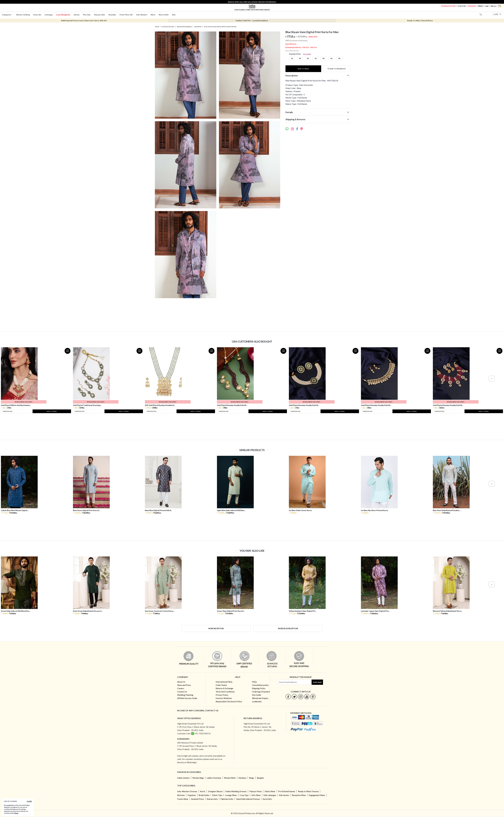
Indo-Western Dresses (187, 791)
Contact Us (182, 691)
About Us (181, 682)
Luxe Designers (63, 15)
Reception (197, 26)
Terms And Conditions (225, 691)
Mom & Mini (164, 15)
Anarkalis (112, 15)
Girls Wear (256, 795)
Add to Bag (303, 69)
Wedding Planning (185, 695)
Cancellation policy (260, 685)
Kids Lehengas (270, 795)
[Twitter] (294, 696)
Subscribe (317, 682)
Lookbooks (257, 701)
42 (316, 58)
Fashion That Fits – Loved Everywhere (252, 21)
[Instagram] (300, 696)
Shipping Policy (258, 688)
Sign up (493, 6)
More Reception (216, 628)
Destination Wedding (184, 26)
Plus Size (87, 15)
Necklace (242, 778)
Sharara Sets (99, 15)
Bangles (260, 778)
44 (323, 58)
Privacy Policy (222, 695)
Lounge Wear (231, 795)
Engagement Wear (317, 795)
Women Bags (198, 778)
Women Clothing (23, 15)
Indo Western (141, 15)
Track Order (461, 6)
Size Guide (307, 54)
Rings (251, 778)
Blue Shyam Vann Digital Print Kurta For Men (220, 26)
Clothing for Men (168, 26)
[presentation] (12, 379)
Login (487, 6)
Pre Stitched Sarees (286, 791)
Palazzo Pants (255, 791)
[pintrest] (313, 696)
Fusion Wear (182, 799)
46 (331, 58)
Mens (153, 15)
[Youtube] (306, 696)
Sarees (77, 15)
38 (300, 58)
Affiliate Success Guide (187, 698)
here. (17, 813)
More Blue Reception (288, 628)
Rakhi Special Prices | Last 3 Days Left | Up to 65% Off (84, 21)
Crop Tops (244, 795)
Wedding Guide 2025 (448, 6)
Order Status (221, 685)
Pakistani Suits (226, 799)
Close (29, 801)
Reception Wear (299, 795)
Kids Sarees (284, 795)
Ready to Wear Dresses (308, 791)
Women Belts (230, 778)
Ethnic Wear (270, 791)
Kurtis (202, 791)
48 (339, 58)
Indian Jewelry (183, 778)
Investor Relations (224, 698)
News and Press (184, 685)
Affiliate (480, 6)
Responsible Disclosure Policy (229, 701)
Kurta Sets (267, 799)
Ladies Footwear (214, 778)
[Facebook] (288, 696)
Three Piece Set (126, 15)
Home (157, 26)
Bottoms (181, 795)
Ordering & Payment (261, 691)
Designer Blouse (215, 791)
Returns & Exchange (224, 688)
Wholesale (472, 6)
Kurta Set (37, 15)
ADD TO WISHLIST (337, 69)
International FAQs (224, 682)
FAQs (254, 682)
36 (292, 58)
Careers (180, 688)
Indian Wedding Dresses (236, 791)
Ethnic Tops (217, 795)
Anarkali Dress (197, 799)
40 (308, 58)
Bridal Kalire (204, 795)
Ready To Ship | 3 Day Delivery (420, 21)
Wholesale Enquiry (260, 698)
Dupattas (192, 795)
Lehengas (48, 15)
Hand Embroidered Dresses (248, 799)
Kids (173, 15)
